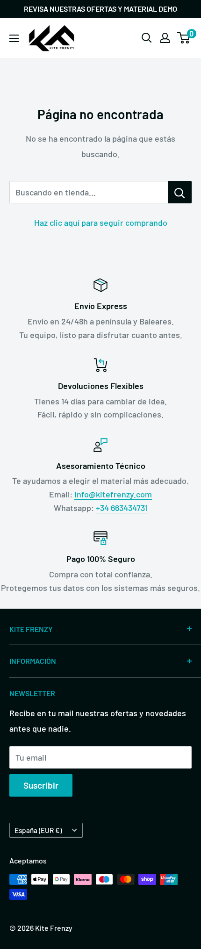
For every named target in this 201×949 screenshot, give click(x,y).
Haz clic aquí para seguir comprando (100, 222)
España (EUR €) (38, 830)
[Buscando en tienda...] (180, 192)
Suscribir (40, 785)
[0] (184, 37)
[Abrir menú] (14, 38)
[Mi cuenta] (165, 38)
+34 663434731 (122, 508)
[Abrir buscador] (147, 38)
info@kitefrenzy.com (113, 494)
